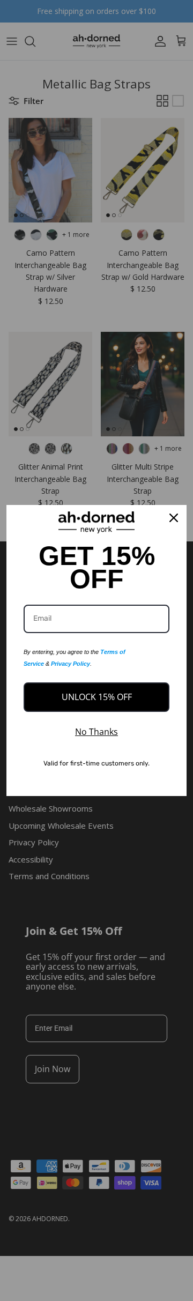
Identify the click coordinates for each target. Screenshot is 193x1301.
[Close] (174, 518)
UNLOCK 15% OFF (97, 697)
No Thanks (96, 732)
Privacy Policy (70, 663)
